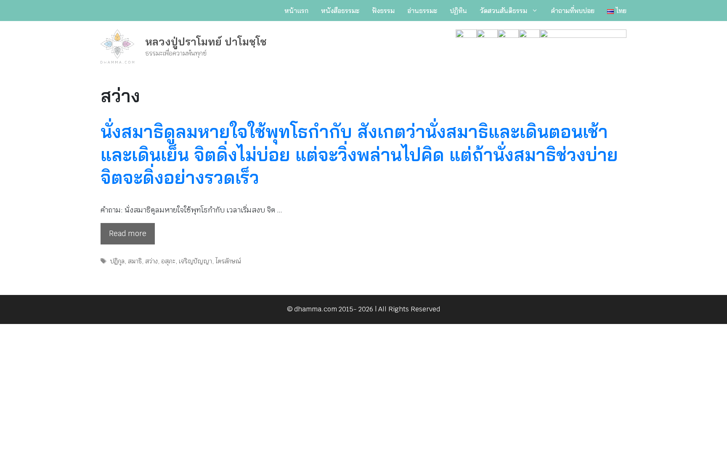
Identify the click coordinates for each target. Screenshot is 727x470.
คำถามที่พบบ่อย (572, 10)
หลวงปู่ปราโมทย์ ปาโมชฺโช (206, 41)
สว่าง (151, 261)
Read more (127, 233)
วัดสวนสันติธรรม (503, 10)
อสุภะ (168, 261)
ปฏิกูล (117, 261)
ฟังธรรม (383, 10)
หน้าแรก (296, 10)
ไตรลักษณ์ (228, 261)
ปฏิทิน (458, 10)
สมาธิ (135, 261)
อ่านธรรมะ (422, 10)
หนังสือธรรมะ (340, 10)
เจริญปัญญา (195, 261)
